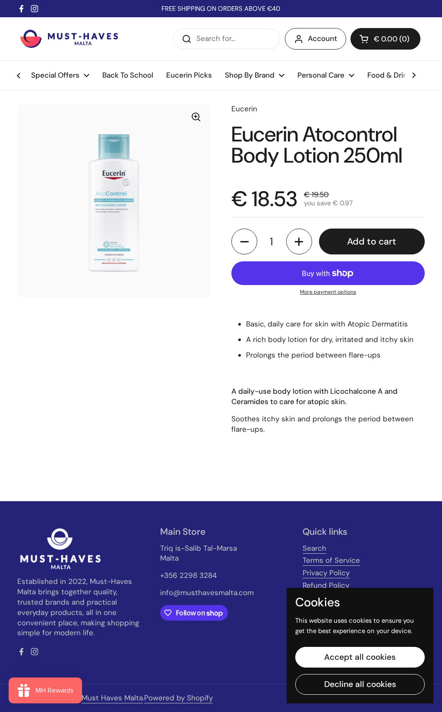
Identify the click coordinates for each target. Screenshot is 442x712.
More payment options (328, 292)
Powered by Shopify (178, 698)
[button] (385, 39)
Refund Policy (326, 585)
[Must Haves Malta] (69, 39)
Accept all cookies (360, 657)
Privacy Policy (326, 572)
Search (314, 548)
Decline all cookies (360, 684)
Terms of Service (331, 560)
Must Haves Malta (112, 698)
